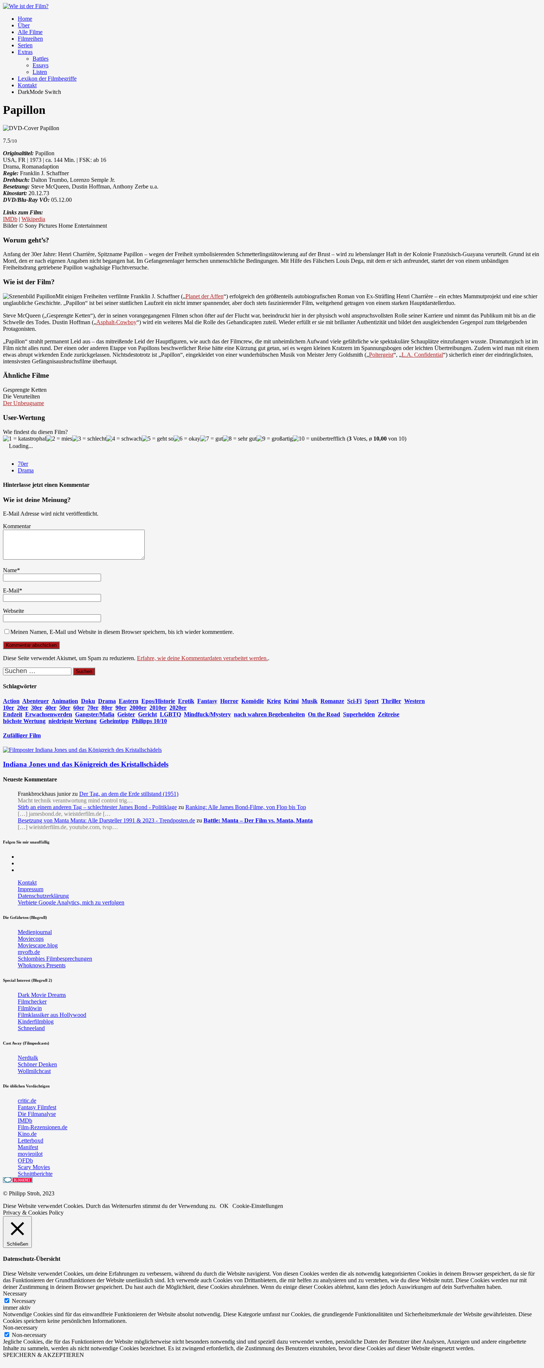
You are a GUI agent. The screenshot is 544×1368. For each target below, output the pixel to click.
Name (10, 570)
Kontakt (27, 85)
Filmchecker (32, 1001)
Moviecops (31, 939)
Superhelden (359, 714)
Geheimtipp (114, 721)
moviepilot (30, 1154)
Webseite (13, 611)
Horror (229, 701)
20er (22, 708)
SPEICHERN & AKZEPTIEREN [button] (43, 1355)
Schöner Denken (37, 1064)
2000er (138, 708)
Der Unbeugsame (23, 403)
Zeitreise (388, 714)
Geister (126, 714)
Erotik (186, 701)
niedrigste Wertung (72, 721)
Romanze (332, 701)
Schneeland (31, 1028)
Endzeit (12, 714)
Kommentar (17, 526)
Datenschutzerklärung (43, 896)
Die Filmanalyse (37, 1114)
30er (36, 708)
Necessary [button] (15, 1293)
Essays (40, 65)
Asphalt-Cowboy (116, 322)
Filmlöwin (30, 1008)
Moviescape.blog (38, 945)
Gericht (147, 714)
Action (11, 701)
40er (50, 708)
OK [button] (224, 1206)
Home (25, 19)
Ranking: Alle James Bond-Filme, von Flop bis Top (245, 807)
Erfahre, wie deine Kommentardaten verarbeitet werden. (202, 658)
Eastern (128, 701)
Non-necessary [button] (20, 1327)
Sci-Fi (354, 701)
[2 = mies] (59, 438)
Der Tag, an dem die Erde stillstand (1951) (128, 794)
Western (414, 701)
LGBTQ (170, 714)
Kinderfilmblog (36, 1021)
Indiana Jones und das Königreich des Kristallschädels (85, 764)
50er (64, 708)
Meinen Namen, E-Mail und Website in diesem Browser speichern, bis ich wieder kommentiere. (122, 632)
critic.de (27, 1100)
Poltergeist (381, 355)
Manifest (28, 1147)
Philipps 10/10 (149, 721)
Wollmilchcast (34, 1071)
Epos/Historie (158, 701)
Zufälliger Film (22, 735)
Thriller (391, 701)
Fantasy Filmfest (37, 1107)
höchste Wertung (24, 721)
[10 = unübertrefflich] (319, 438)
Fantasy (207, 701)
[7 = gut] (211, 438)
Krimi (291, 701)
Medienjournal (35, 932)
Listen (40, 72)
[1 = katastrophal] (24, 438)
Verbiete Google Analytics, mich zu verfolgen (71, 902)
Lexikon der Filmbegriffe (47, 78)
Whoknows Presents (42, 965)
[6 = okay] (187, 438)
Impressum (30, 889)
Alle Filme (30, 32)
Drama (26, 470)
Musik (310, 701)
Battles (40, 58)
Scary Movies (34, 1167)
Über (24, 25)
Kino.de (27, 1134)
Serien (25, 45)
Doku (88, 701)
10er (8, 708)
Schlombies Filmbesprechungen (55, 958)
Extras (25, 52)
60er (78, 708)
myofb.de (29, 952)
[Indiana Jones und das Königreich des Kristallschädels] (82, 750)
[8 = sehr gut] (239, 438)
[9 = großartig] (274, 438)
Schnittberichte (35, 1174)
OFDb (25, 1160)
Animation (64, 701)
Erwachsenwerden (48, 714)
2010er (158, 708)
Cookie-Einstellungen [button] (257, 1206)
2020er (178, 708)
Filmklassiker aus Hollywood (52, 1015)
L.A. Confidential (422, 355)
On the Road (324, 714)
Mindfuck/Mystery (207, 714)
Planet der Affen (204, 296)
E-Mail (11, 590)
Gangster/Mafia (94, 714)
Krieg (274, 701)
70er (23, 464)
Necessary (24, 1301)
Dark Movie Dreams (42, 995)
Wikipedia (33, 219)
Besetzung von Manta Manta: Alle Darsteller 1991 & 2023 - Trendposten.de (106, 820)
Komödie (252, 701)
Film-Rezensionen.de (42, 1127)
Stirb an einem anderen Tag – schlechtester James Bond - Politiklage (97, 807)
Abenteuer (35, 701)
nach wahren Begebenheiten (269, 714)
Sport (372, 701)
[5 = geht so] (158, 438)
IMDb (10, 219)
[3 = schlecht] (89, 438)
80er (107, 708)
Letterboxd (30, 1140)
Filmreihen (30, 38)
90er (121, 708)
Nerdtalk (28, 1058)
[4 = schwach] (124, 438)
